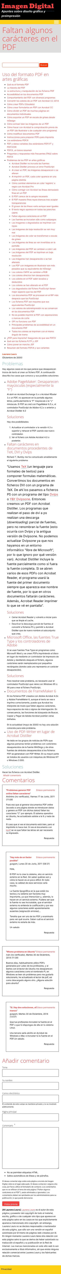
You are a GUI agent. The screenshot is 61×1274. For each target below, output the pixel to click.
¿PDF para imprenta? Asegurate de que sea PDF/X (31, 338)
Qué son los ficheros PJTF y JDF (22, 341)
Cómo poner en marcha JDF (20, 344)
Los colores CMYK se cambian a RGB (29, 272)
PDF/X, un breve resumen (19, 150)
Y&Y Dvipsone (20, 499)
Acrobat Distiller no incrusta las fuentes (30, 163)
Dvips (54, 494)
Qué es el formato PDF (18, 84)
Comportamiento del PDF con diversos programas (31, 97)
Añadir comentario (12, 775)
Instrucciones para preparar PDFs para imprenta (30, 137)
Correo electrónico (11, 1093)
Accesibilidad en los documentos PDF (25, 94)
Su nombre (7, 1080)
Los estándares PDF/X (17, 140)
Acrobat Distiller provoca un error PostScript (33, 166)
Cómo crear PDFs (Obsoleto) (21, 104)
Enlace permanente (45, 790)
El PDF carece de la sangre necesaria (30, 196)
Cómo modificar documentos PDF (23, 133)
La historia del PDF (16, 87)
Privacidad (6, 1269)
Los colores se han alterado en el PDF (30, 285)
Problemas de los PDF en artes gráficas (26, 160)
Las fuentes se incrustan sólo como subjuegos (34, 219)
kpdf (8, 830)
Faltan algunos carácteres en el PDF (29, 216)
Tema (4, 1067)
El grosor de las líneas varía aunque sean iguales (35, 206)
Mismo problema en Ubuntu (21, 951)
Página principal (9, 1111)
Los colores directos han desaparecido (30, 275)
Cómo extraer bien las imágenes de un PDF (28, 124)
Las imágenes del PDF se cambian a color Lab (34, 249)
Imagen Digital (27, 6)
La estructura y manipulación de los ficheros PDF (30, 91)
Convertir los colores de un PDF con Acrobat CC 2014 (33, 101)
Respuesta (49, 838)
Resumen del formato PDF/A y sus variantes (28, 348)
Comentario (7, 1125)
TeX (23, 466)
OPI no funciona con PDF (24, 321)
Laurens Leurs (9, 354)
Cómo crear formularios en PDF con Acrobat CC (30, 107)
